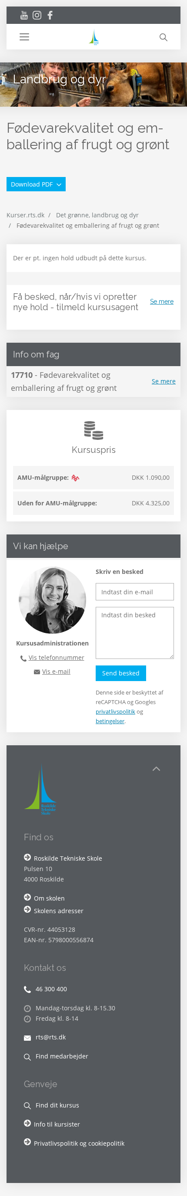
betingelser (110, 721)
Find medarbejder (61, 1056)
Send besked (121, 673)
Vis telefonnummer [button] (56, 657)
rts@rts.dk (50, 1037)
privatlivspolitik (115, 711)
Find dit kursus (56, 1105)
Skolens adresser (58, 911)
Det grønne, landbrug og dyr (97, 215)
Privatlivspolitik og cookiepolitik (79, 1143)
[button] (53, 36)
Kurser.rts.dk (25, 215)
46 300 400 (50, 989)
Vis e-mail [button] (56, 671)
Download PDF (32, 184)
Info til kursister (57, 1124)
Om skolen (49, 898)
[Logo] (93, 36)
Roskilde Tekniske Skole (68, 858)
